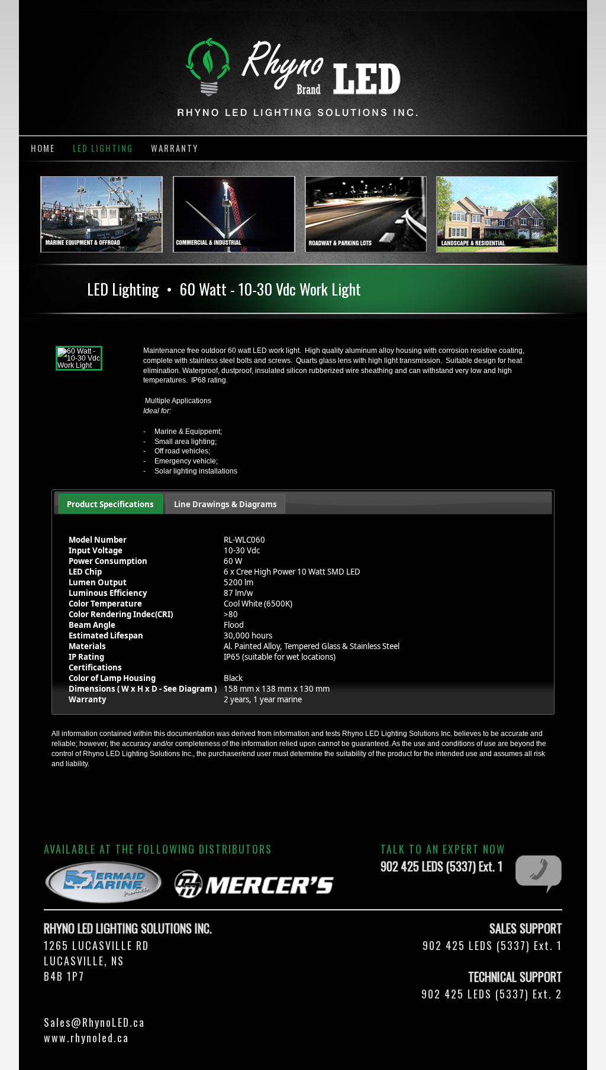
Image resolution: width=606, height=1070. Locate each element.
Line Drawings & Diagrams (225, 504)
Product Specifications (110, 504)
